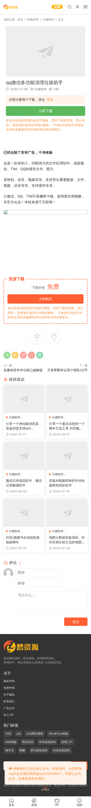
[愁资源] (11, 7)
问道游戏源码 (61, 750)
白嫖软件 (41, 89)
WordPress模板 (58, 733)
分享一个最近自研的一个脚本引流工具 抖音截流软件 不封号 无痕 (67, 426)
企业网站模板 (34, 733)
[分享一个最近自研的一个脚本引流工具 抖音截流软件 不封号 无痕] (67, 399)
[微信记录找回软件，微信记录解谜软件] (24, 456)
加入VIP (9, 715)
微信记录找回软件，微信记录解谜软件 (24, 483)
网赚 (22, 750)
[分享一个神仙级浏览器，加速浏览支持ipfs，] (24, 399)
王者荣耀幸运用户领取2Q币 (67, 370)
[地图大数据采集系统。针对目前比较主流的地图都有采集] (67, 513)
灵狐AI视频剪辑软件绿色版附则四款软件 (67, 483)
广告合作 (9, 708)
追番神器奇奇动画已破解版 (23, 370)
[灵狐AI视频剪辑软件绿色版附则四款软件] (67, 456)
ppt (19, 733)
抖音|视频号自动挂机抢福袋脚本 (23, 539)
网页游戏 (27, 742)
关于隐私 (9, 694)
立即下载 (45, 111)
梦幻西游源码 (39, 750)
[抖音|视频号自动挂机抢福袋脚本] (24, 513)
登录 (50, 99)
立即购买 (45, 299)
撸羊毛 (9, 750)
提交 (76, 622)
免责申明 (9, 688)
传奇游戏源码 (47, 742)
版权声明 (9, 681)
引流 (8, 733)
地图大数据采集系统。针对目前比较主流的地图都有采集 (67, 539)
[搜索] (69, 6)
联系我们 (9, 701)
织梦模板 (11, 742)
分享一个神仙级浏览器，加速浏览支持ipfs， (24, 426)
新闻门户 (67, 742)
